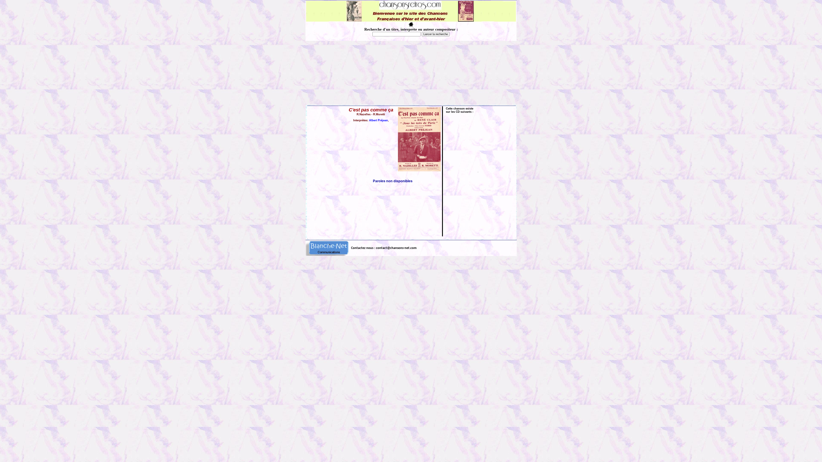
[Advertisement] (411, 73)
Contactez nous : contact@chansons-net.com (384, 248)
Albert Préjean (378, 120)
